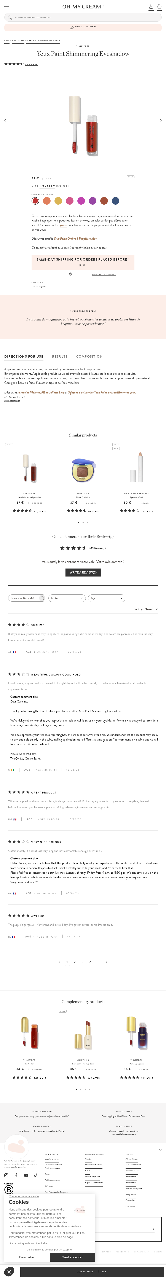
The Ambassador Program (56, 1192)
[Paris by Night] (35, 201)
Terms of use (123, 1252)
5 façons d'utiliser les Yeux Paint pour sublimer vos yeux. (102, 392)
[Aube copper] (47, 201)
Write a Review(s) (83, 572)
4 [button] (89, 1089)
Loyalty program (52, 1158)
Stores (47, 1174)
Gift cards (49, 1186)
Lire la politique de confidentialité (28, 1243)
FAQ (87, 1170)
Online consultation (53, 1164)
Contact (88, 1158)
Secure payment (92, 1176)
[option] (83, 262)
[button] (9, 1271)
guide (63, 225)
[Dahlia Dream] (81, 201)
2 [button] (83, 522)
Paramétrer (27, 1257)
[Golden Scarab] (58, 201)
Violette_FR (83, 46)
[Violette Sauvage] (92, 201)
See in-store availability (104, 274)
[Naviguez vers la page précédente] (59, 962)
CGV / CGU (106, 1252)
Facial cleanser (132, 1170)
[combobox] (67, 598)
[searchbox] (23, 598)
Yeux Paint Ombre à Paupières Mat (75, 238)
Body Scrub (131, 1194)
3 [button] (87, 522)
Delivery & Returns (93, 1164)
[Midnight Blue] (115, 201)
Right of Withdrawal (94, 1182)
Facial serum (131, 1176)
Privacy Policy (141, 1252)
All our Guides (132, 1158)
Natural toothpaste (134, 1188)
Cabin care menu (52, 1180)
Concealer (130, 1200)
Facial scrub (131, 1182)
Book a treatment (52, 1168)
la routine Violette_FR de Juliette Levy (41, 392)
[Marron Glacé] (104, 201)
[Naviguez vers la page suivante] (106, 962)
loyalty (47, 186)
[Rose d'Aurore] (69, 201)
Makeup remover (133, 1164)
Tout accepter (72, 1257)
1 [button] (78, 522)
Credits (158, 1252)
